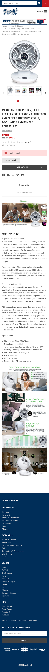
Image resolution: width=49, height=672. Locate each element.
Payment (6, 515)
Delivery (5, 512)
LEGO (4, 567)
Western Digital (8, 581)
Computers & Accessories (13, 551)
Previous (3, 93)
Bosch (4, 584)
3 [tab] (27, 101)
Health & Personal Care (12, 545)
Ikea (4, 576)
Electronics (6, 542)
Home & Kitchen (9, 540)
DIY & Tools (7, 554)
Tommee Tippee (9, 593)
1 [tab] (18, 101)
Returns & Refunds (10, 520)
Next (45, 93)
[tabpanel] (10, 90)
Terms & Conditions (10, 518)
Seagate (5, 579)
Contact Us (7, 523)
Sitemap (5, 529)
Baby (4, 548)
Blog (4, 526)
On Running (7, 573)
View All (5, 596)
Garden (5, 557)
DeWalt (5, 570)
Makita (5, 590)
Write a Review (8, 145)
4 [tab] (31, 101)
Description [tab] (24, 185)
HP (3, 587)
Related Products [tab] (24, 192)
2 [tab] (22, 101)
